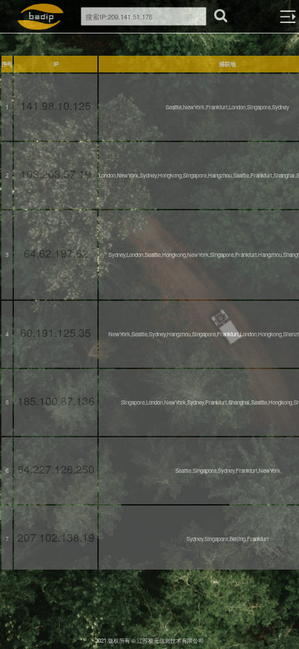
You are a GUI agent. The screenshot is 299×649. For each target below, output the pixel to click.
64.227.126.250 (56, 469)
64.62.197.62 (56, 253)
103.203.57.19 (55, 174)
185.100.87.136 (56, 401)
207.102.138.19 (56, 537)
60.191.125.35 (55, 332)
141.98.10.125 (55, 105)
